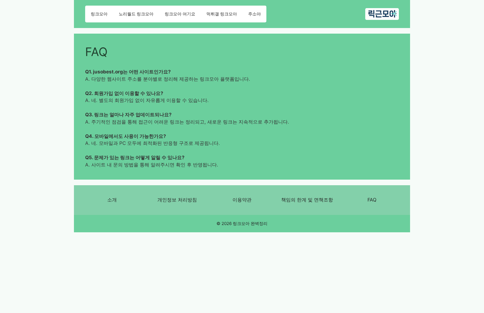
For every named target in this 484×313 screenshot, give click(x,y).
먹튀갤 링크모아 (221, 14)
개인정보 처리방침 (177, 200)
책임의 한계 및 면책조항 (307, 200)
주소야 (254, 14)
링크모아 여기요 (180, 14)
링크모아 (99, 14)
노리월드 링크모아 (136, 14)
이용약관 (242, 200)
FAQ (371, 200)
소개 (112, 200)
